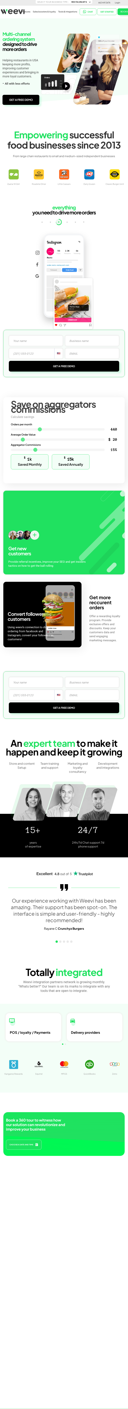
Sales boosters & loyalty (44, 11)
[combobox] (59, 353)
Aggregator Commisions (26, 444)
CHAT (90, 12)
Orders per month (21, 424)
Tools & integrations (67, 11)
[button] (57, 941)
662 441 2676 (104, 2)
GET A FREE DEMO (21, 100)
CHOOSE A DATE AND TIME (21, 1144)
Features (26, 11)
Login (117, 2)
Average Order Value (23, 434)
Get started (107, 12)
